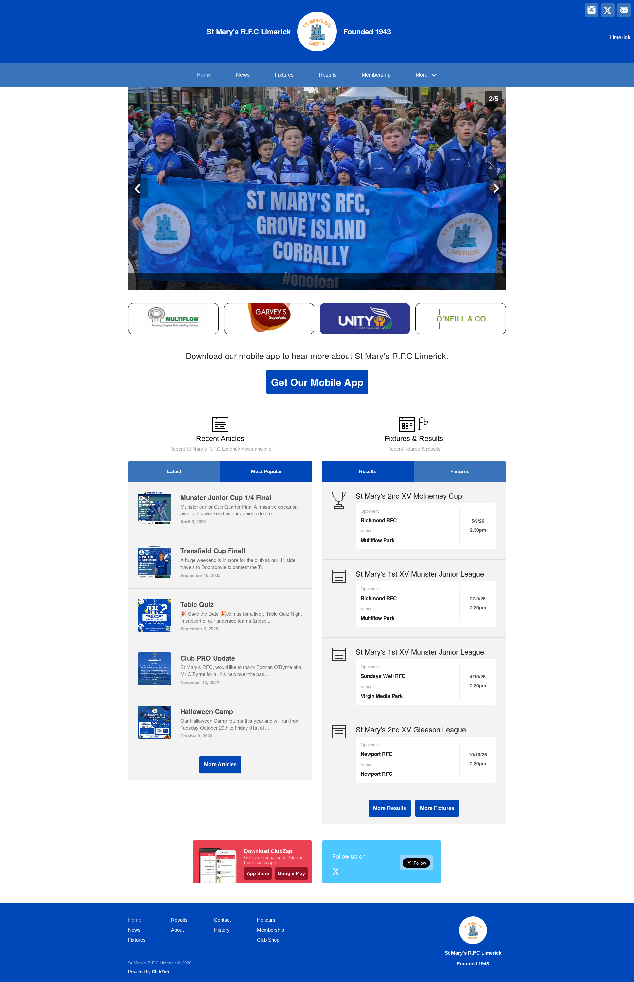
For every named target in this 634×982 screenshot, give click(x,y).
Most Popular (266, 471)
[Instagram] (591, 10)
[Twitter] (608, 10)
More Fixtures (437, 808)
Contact (222, 920)
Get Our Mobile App (317, 382)
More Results (389, 808)
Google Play (291, 873)
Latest (174, 471)
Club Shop (268, 940)
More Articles (220, 764)
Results (327, 75)
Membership (376, 75)
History (221, 930)
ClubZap (160, 971)
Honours (266, 920)
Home (204, 75)
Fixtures (284, 75)
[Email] (624, 10)
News (243, 75)
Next (496, 188)
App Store (258, 873)
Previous (138, 188)
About (177, 930)
